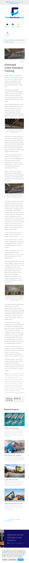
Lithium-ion (20, 482)
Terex (19, 460)
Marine (21, 431)
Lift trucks (15, 507)
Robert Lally (15, 483)
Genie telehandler (8, 456)
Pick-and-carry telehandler (16, 459)
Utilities (12, 392)
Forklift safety (8, 381)
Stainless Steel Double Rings (11, 428)
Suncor (18, 433)
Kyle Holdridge (10, 458)
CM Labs (7, 154)
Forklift (20, 379)
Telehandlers (15, 460)
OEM (5, 432)
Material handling (20, 458)
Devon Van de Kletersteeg (11, 379)
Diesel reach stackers (16, 505)
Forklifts (11, 506)
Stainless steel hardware (18, 432)
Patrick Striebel (10, 432)
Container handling (8, 505)
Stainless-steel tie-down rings (10, 433)
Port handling (20, 507)
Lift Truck (10, 507)
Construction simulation (17, 375)
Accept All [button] (20, 559)
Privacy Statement (8, 521)
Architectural (7, 429)
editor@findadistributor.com (17, 543)
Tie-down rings (20, 435)
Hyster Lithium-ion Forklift (11, 479)
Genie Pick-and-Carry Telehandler (13, 455)
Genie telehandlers (16, 456)
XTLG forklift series (17, 485)
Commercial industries (14, 429)
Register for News (14, 3)
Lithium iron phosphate (12, 482)
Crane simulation (8, 377)
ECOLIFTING (6, 506)
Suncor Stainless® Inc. (12, 435)
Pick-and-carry (7, 459)
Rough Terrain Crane (9, 388)
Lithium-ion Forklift (8, 483)
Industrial (17, 431)
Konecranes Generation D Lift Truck (13, 503)
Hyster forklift (13, 481)
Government (12, 431)
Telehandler (12, 390)
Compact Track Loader (18, 374)
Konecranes (15, 506)
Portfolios (11, 40)
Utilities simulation (19, 392)
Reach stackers (10, 509)
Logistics (15, 458)
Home (6, 40)
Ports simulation (17, 387)
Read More (19, 557)
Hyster (9, 481)
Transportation (7, 436)
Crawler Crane (17, 377)
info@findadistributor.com (14, 2)
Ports (11, 387)
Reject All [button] (5, 559)
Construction (7, 375)
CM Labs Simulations (9, 75)
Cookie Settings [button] (12, 559)
